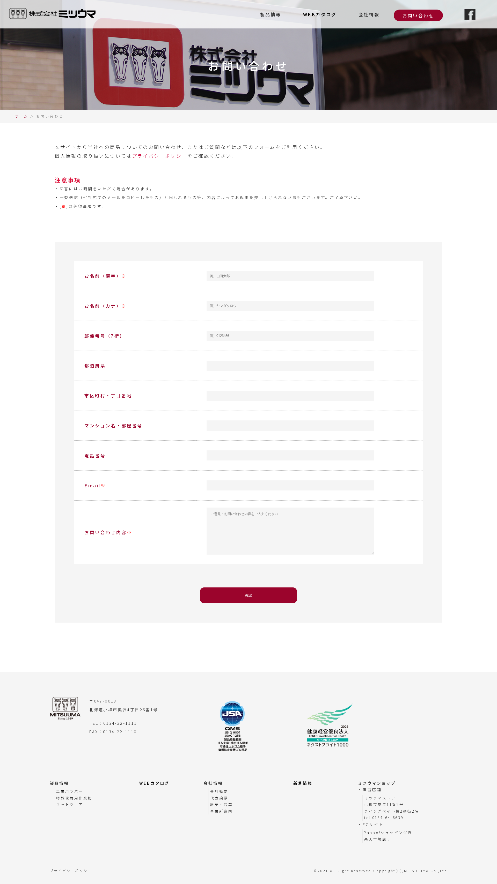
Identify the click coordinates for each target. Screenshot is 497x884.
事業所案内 (221, 811)
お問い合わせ (418, 15)
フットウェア (69, 804)
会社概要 (219, 791)
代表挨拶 (219, 797)
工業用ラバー (69, 791)
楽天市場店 (376, 839)
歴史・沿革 (221, 804)
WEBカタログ (320, 14)
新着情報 (302, 783)
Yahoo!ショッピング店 (389, 832)
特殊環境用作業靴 (74, 797)
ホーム (21, 116)
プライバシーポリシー (159, 155)
